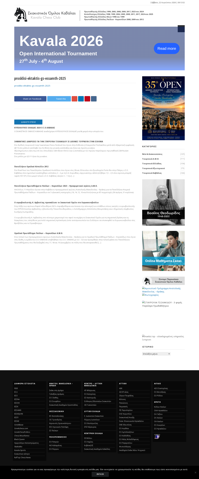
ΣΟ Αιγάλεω (124, 428)
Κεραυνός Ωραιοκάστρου (60, 423)
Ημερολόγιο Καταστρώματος (26, 443)
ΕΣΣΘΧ (17, 403)
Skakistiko (18, 446)
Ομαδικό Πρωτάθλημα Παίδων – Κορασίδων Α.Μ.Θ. (38, 233)
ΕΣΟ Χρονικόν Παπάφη (58, 427)
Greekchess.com (21, 428)
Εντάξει (100, 474)
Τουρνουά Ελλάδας (152, 163)
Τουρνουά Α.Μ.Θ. (150, 159)
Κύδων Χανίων (160, 407)
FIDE (16, 388)
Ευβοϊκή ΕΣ (88, 445)
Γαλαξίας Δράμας (56, 394)
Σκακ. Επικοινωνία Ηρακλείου (131, 421)
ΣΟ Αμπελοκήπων (126, 432)
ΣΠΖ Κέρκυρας (90, 427)
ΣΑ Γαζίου (158, 414)
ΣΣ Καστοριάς (90, 397)
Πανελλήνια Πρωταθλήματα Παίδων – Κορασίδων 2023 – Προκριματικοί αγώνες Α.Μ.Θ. (55, 185)
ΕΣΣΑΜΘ (17, 410)
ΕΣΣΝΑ (17, 399)
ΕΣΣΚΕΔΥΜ (18, 414)
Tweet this (61, 98)
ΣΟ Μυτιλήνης (160, 392)
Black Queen (19, 439)
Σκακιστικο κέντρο (22, 454)
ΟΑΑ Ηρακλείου (161, 410)
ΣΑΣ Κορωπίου (125, 414)
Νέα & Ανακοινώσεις (152, 154)
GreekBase (18, 425)
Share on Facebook (32, 98)
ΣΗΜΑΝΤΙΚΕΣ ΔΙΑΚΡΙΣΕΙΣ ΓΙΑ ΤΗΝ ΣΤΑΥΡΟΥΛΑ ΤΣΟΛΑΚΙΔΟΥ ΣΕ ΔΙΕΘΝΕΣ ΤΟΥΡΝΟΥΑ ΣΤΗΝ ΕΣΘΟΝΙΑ (58, 141)
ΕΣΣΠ (16, 417)
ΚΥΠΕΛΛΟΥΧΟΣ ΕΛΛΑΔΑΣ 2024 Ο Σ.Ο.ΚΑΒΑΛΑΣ (34, 127)
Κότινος (122, 399)
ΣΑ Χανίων (158, 418)
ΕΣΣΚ (16, 406)
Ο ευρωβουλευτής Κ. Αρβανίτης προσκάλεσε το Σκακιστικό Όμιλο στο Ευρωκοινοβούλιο (56, 202)
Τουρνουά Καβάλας (152, 173)
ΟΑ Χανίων (158, 421)
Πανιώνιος (123, 403)
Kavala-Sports (20, 450)
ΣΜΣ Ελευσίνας (125, 425)
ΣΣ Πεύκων (53, 430)
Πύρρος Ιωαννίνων (92, 419)
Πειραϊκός (123, 406)
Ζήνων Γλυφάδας (126, 395)
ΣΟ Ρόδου (158, 395)
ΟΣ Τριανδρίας (55, 419)
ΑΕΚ (120, 388)
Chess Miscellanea (21, 435)
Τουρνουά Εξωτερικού (153, 168)
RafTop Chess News (22, 457)
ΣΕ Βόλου (88, 438)
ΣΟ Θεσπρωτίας (91, 423)
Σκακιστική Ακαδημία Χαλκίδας (97, 449)
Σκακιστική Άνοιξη (126, 417)
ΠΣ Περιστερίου (126, 410)
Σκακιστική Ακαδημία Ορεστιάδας (63, 405)
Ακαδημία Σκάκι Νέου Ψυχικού (132, 450)
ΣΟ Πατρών (54, 442)
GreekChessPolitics (22, 432)
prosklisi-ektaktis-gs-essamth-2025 (32, 85)
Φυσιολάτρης (125, 446)
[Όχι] (195, 472)
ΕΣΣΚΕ (16, 421)
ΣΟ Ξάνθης (53, 397)
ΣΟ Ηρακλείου (160, 428)
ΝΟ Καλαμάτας (55, 445)
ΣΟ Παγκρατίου (125, 443)
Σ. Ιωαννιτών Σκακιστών (94, 416)
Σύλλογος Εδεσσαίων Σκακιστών (97, 401)
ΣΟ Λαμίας (88, 442)
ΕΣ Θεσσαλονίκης (56, 416)
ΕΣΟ (16, 395)
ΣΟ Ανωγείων (159, 425)
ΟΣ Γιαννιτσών (90, 405)
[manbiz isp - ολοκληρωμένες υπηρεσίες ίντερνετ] (163, 339)
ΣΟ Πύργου (54, 449)
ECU (16, 392)
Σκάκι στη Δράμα (56, 390)
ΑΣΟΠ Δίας (123, 392)
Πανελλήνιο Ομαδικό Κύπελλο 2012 (31, 166)
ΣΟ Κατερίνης (90, 394)
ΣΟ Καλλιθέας (125, 435)
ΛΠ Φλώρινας (89, 390)
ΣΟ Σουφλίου (55, 401)
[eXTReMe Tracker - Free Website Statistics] (157, 439)
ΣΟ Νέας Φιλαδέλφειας (129, 439)
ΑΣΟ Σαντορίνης (161, 388)
